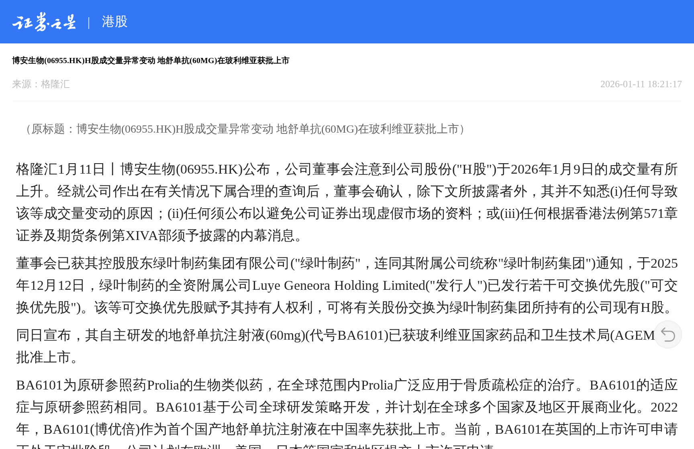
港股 (115, 21)
